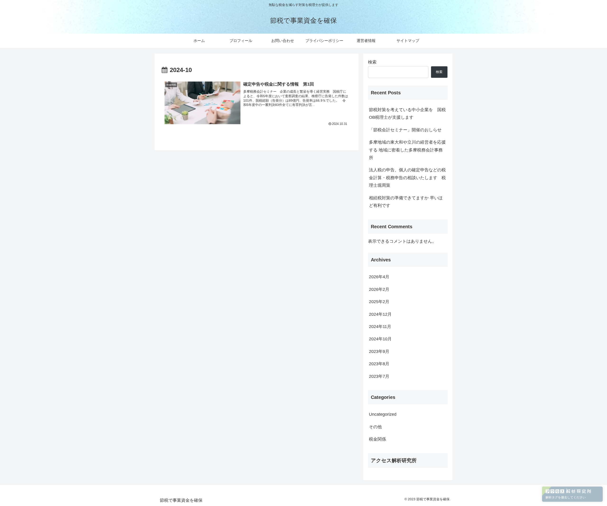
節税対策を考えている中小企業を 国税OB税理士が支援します (407, 113)
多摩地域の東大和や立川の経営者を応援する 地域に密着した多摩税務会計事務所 (407, 150)
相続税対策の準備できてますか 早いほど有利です (406, 202)
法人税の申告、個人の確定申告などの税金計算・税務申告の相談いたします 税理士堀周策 (407, 178)
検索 (372, 62)
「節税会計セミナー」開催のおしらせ (405, 130)
